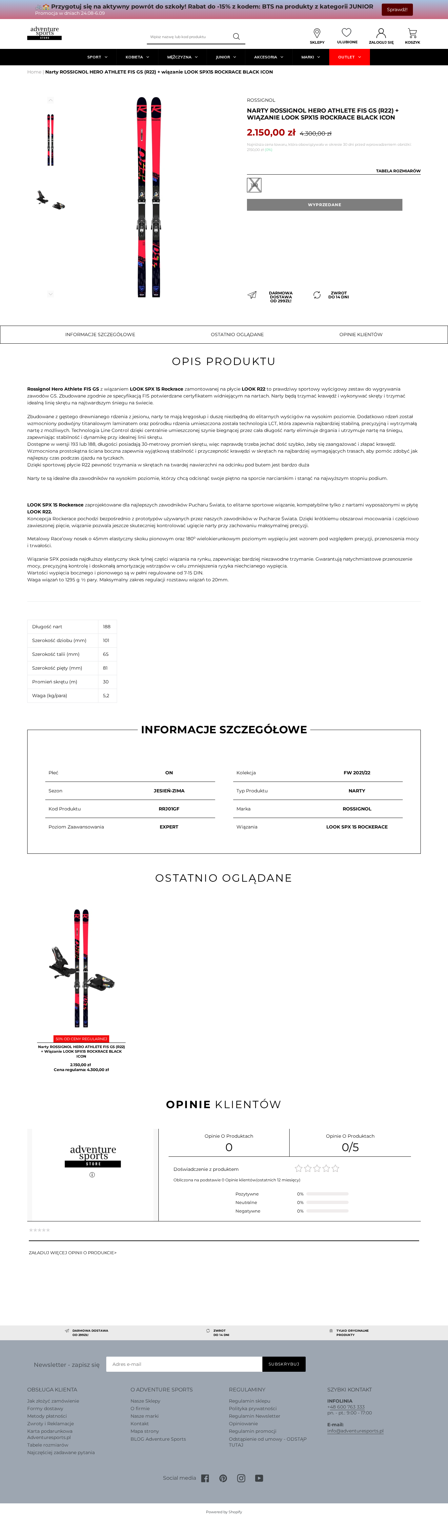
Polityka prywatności (253, 1408)
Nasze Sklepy (145, 1401)
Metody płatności (47, 1416)
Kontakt (140, 1424)
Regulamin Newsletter (254, 1416)
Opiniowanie (243, 1424)
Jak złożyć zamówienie (53, 1401)
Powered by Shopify (224, 1512)
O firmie (140, 1408)
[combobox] (188, 36)
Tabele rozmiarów (47, 1445)
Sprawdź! (397, 9)
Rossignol (261, 100)
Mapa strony (145, 1431)
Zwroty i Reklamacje (50, 1424)
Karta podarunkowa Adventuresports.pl (49, 1434)
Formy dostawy (45, 1408)
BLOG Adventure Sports (158, 1439)
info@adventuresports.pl (355, 1431)
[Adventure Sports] (44, 33)
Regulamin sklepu (249, 1401)
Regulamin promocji (252, 1431)
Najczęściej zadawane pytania (61, 1452)
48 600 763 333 (347, 1407)
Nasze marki (145, 1416)
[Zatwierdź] (237, 36)
